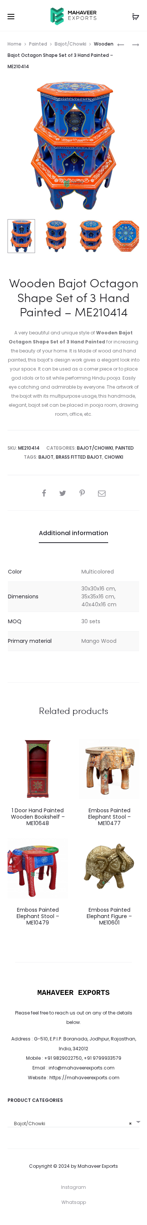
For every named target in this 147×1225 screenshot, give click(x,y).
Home (14, 44)
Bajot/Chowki (70, 44)
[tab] (73, 533)
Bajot (46, 457)
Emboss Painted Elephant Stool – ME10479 (38, 916)
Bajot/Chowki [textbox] (71, 1123)
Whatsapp (73, 1202)
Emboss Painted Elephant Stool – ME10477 (109, 817)
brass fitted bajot (79, 457)
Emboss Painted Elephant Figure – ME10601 (109, 916)
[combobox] (73, 1120)
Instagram (73, 1187)
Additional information (73, 533)
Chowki (113, 457)
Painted (38, 44)
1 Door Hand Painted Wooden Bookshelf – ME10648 (38, 817)
